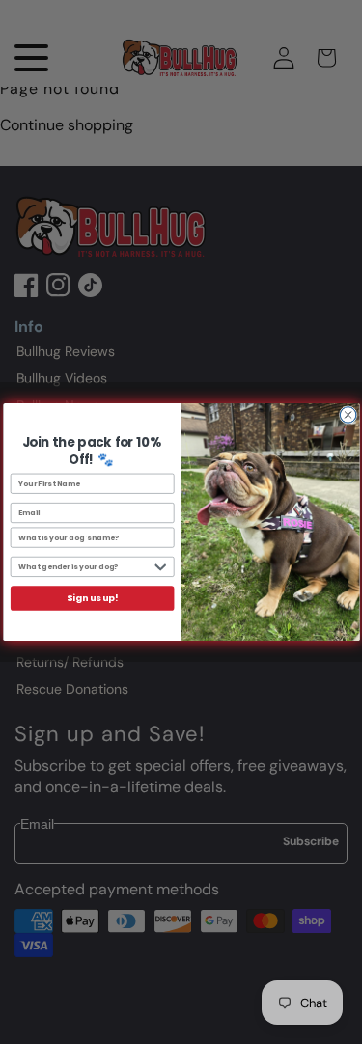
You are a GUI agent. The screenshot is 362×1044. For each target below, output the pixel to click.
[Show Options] (160, 567)
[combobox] (83, 567)
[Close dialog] (348, 415)
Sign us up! (92, 598)
